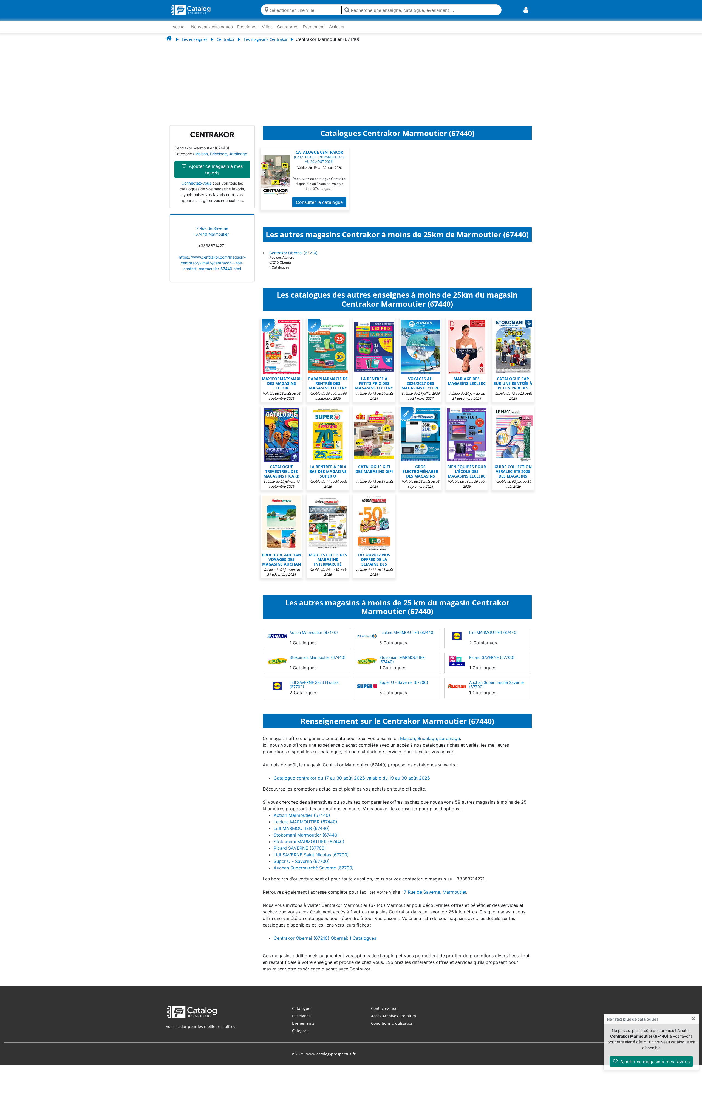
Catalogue (301, 1014)
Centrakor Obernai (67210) (293, 258)
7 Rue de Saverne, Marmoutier (435, 897)
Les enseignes (195, 39)
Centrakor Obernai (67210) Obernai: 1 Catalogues (325, 943)
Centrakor (226, 39)
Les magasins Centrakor (266, 39)
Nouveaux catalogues (212, 26)
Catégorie (301, 1036)
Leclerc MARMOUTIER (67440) (407, 638)
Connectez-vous (196, 188)
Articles (336, 26)
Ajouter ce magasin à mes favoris (654, 1061)
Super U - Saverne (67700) (403, 687)
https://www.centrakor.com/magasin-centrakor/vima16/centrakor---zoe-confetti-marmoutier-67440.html (212, 268)
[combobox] (304, 9)
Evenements (303, 1028)
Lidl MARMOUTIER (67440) (493, 638)
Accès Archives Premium (393, 1021)
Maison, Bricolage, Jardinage (221, 159)
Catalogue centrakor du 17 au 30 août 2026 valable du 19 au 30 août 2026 (352, 783)
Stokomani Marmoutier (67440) (318, 662)
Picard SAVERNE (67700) (491, 662)
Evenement (314, 26)
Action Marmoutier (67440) (314, 638)
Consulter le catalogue (319, 207)
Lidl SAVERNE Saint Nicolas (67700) (314, 690)
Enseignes (247, 26)
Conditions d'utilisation (392, 1028)
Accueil (179, 26)
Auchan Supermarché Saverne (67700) (496, 690)
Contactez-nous (385, 1014)
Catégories (287, 26)
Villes (267, 26)
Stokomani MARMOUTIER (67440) (402, 665)
